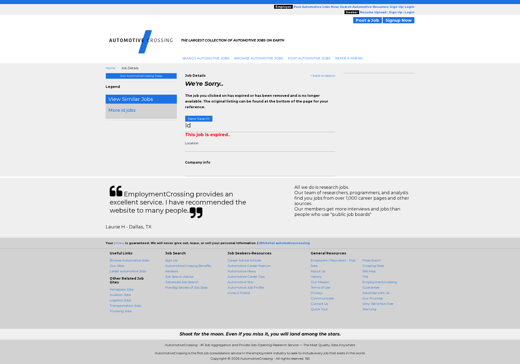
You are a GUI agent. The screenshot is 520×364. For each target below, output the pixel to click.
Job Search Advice (179, 276)
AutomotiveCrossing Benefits (188, 266)
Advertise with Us (375, 293)
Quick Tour (319, 309)
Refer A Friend (349, 58)
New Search (199, 118)
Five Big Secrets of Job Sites (186, 287)
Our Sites (117, 266)
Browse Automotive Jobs (258, 58)
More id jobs (122, 110)
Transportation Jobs (125, 306)
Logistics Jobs (120, 300)
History (316, 276)
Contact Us (319, 304)
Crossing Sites (373, 266)
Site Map (369, 271)
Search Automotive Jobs (205, 58)
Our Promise (372, 298)
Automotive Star (240, 282)
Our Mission (320, 282)
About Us (318, 271)
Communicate (322, 298)
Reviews (171, 271)
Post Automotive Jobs (309, 58)
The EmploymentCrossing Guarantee (379, 281)
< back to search (322, 76)
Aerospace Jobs (122, 289)
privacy (119, 243)
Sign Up (171, 260)
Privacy (317, 293)
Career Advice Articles (244, 260)
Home (110, 68)
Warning (369, 309)
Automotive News (241, 271)
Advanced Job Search (182, 282)
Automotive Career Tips (246, 276)
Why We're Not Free (377, 304)
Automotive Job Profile (245, 287)
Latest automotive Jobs (128, 271)
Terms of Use (320, 287)
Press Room (371, 260)
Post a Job (367, 20)
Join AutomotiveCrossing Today (141, 76)
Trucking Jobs (121, 311)
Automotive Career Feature (248, 266)
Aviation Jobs (120, 295)
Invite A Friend (238, 293)
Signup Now (398, 20)
